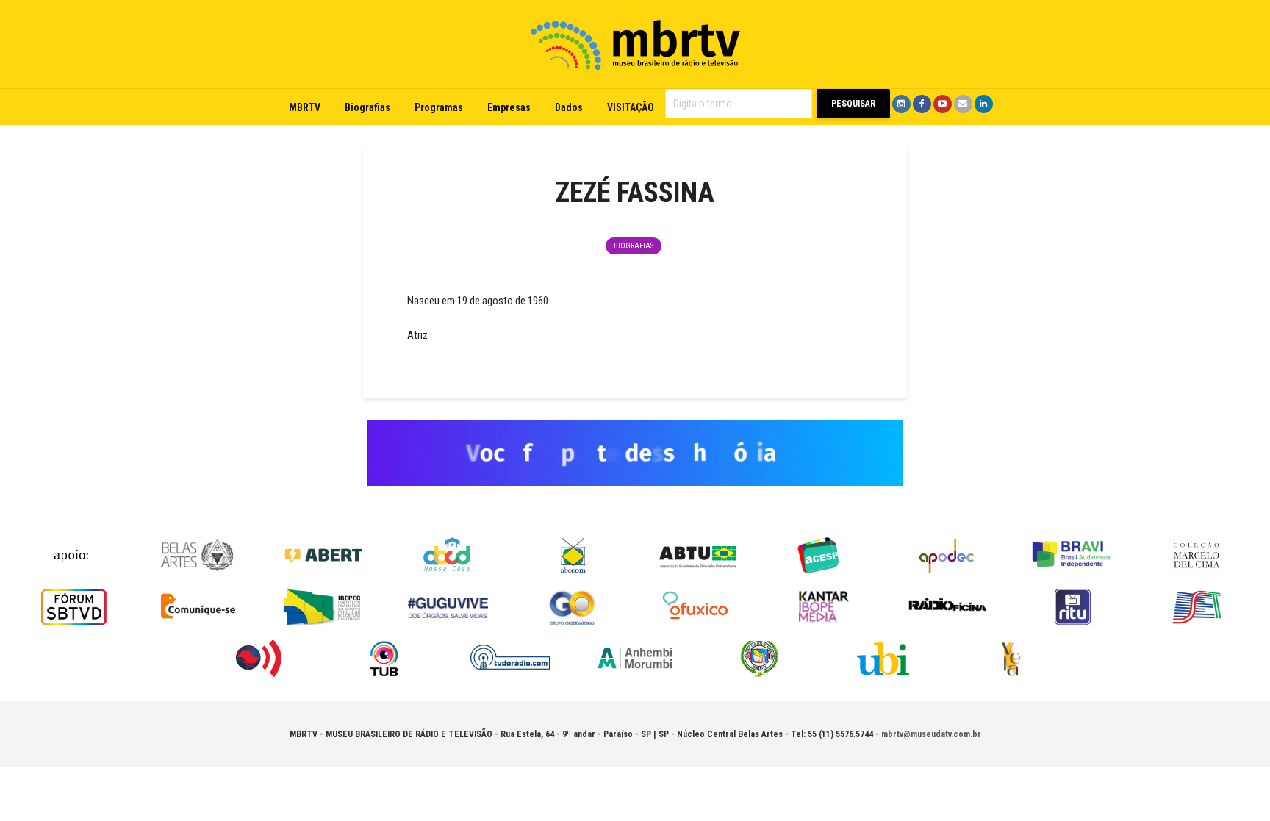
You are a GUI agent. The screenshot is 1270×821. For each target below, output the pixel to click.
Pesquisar (853, 103)
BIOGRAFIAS (633, 246)
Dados (569, 107)
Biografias (367, 107)
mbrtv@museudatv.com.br (931, 734)
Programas (439, 107)
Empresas (509, 107)
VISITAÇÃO (630, 107)
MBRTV (304, 107)
